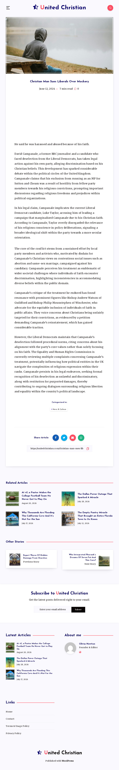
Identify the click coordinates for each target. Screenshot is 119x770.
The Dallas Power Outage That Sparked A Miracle (95, 496)
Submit (78, 610)
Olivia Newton (87, 644)
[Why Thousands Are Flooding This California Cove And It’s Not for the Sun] (10, 674)
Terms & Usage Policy (17, 726)
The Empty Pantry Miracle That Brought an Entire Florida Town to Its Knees (95, 515)
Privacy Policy (13, 733)
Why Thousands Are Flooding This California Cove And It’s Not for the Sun (38, 515)
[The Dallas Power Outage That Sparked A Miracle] (10, 662)
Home (9, 711)
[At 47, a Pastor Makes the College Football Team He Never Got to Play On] (10, 647)
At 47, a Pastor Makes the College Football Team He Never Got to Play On (36, 495)
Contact (10, 719)
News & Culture (59, 409)
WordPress (68, 761)
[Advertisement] (59, 117)
